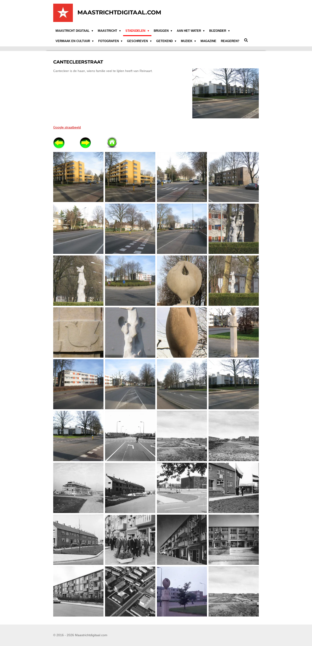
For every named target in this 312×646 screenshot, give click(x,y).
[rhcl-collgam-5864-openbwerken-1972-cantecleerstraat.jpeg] (182, 488)
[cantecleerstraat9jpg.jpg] (234, 229)
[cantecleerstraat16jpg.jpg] (130, 332)
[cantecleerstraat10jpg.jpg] (78, 281)
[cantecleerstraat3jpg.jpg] (130, 177)
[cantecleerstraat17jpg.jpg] (130, 384)
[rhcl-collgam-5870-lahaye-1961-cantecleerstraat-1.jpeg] (182, 540)
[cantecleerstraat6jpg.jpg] (130, 229)
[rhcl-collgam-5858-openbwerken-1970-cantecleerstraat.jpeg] (130, 436)
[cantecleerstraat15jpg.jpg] (182, 332)
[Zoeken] (246, 40)
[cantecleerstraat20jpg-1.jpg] (234, 384)
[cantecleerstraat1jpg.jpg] (182, 177)
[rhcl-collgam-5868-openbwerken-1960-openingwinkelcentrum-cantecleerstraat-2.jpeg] (130, 540)
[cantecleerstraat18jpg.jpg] (78, 384)
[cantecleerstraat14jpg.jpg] (234, 332)
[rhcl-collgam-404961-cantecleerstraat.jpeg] (182, 591)
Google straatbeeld (67, 127)
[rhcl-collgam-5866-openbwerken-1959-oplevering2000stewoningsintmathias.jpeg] (234, 488)
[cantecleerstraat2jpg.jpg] (78, 177)
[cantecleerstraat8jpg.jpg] (130, 281)
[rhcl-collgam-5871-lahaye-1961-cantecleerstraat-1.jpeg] (234, 540)
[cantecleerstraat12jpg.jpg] (182, 281)
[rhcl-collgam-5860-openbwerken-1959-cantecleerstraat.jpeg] (78, 488)
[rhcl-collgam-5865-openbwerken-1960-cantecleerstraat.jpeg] (78, 540)
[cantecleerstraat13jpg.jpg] (78, 332)
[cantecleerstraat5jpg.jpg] (78, 229)
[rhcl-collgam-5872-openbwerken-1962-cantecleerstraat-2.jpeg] (78, 591)
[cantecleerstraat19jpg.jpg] (182, 384)
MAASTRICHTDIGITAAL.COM (119, 12)
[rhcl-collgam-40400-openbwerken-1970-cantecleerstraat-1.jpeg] (130, 591)
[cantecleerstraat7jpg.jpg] (182, 229)
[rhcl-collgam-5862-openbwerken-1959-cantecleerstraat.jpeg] (130, 488)
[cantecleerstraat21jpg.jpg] (78, 436)
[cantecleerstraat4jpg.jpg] (234, 177)
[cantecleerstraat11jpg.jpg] (234, 281)
